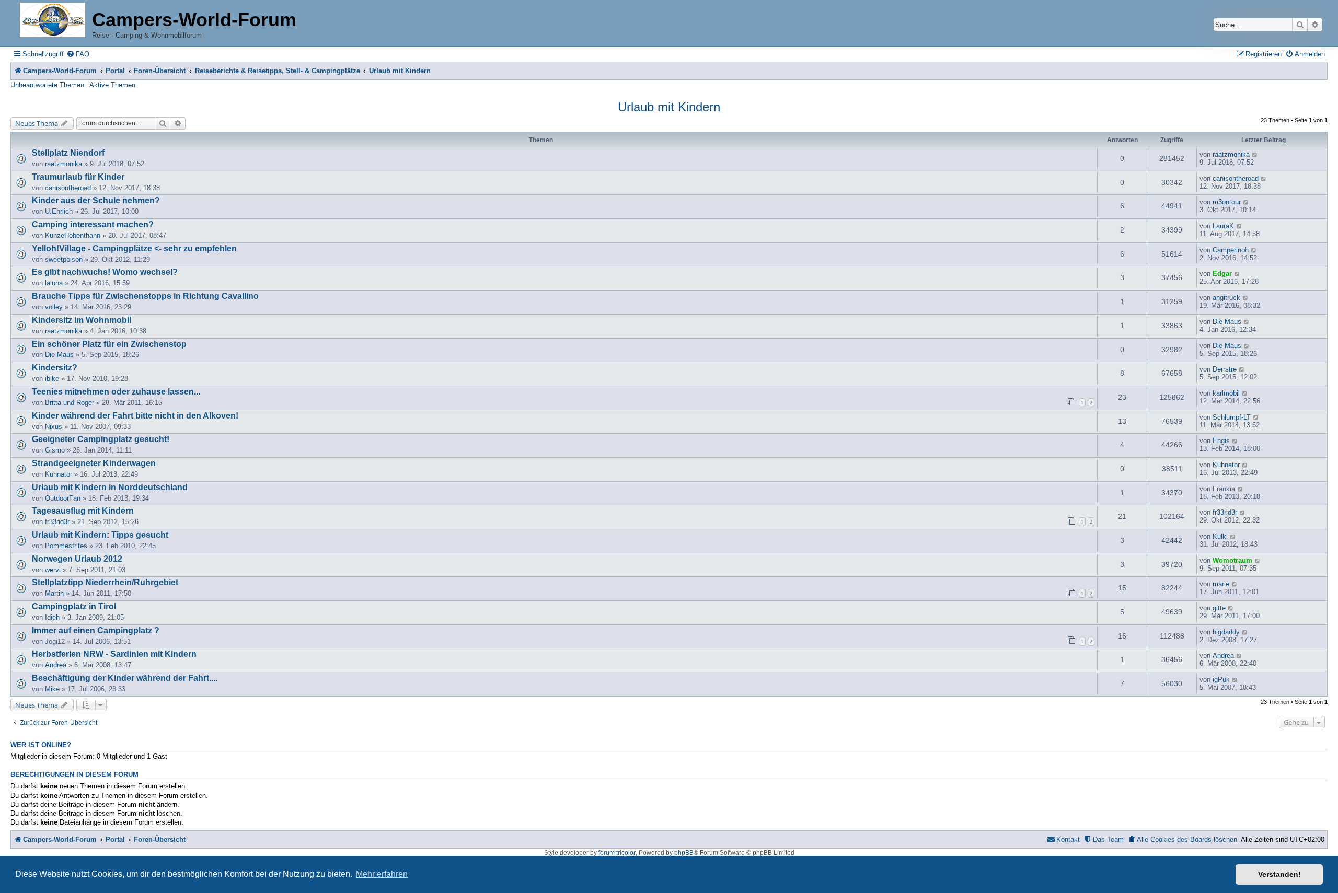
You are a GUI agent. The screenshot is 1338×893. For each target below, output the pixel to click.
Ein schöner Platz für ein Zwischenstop (109, 344)
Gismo (55, 450)
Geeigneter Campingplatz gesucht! (100, 439)
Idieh (52, 617)
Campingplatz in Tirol (74, 606)
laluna (54, 283)
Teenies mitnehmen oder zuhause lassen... (116, 391)
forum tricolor (617, 852)
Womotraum (1232, 560)
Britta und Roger (69, 403)
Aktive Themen (112, 85)
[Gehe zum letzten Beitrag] (1255, 154)
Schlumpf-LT (1232, 417)
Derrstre (1225, 369)
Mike (52, 689)
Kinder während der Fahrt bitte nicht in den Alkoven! (135, 415)
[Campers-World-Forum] (52, 21)
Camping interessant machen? (93, 224)
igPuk (1221, 679)
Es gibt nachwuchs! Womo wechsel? (105, 272)
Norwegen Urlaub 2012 (77, 558)
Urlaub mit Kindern (669, 107)
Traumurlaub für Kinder (78, 176)
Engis (1221, 441)
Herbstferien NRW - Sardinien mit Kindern (114, 654)
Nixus (53, 427)
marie (1221, 584)
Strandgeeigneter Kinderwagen (94, 463)
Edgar (1222, 273)
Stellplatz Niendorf (68, 152)
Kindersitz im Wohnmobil (81, 320)
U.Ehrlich (59, 211)
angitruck (1226, 297)
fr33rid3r (57, 522)
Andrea (55, 665)
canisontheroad (68, 188)
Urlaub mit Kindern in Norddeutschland (110, 487)
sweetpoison (64, 259)
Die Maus (1227, 322)
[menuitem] (77, 54)
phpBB (684, 852)
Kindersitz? (54, 367)
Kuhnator (58, 474)
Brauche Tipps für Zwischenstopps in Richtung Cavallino (145, 296)
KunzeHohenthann (72, 235)
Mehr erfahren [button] (382, 873)
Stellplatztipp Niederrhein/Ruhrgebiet (105, 582)
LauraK (1223, 226)
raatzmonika (63, 164)
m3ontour (1227, 202)
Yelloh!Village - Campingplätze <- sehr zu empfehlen (134, 248)
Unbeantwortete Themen (47, 85)
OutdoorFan (62, 498)
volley (54, 307)
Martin (54, 593)
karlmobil (1226, 393)
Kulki (1220, 536)
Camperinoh (1231, 250)
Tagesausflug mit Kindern (83, 510)
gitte (1219, 608)
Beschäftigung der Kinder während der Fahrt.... (124, 678)
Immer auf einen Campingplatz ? (95, 630)
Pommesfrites (66, 546)
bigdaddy (1226, 632)
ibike (52, 378)
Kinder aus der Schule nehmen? (96, 200)
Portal (115, 71)
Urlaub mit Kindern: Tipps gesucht (100, 534)
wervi (53, 570)
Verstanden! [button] (1279, 874)
